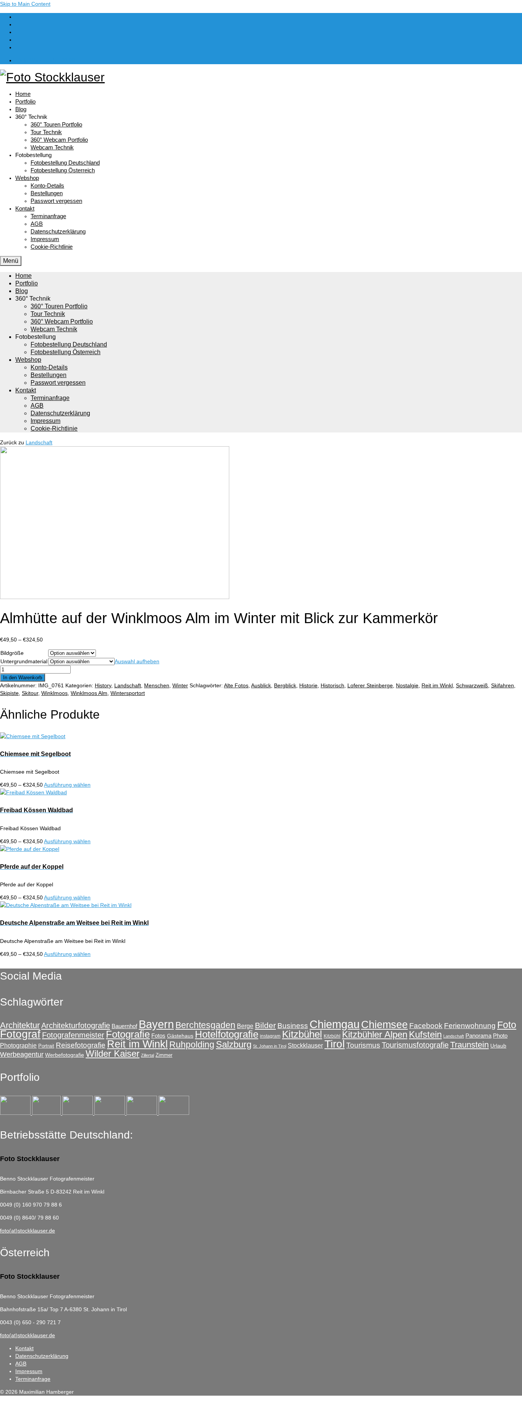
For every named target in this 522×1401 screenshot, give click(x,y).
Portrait (46, 1046)
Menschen (156, 685)
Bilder (265, 1025)
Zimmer (164, 1055)
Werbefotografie (64, 1055)
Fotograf (20, 1034)
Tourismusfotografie (415, 1045)
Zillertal (147, 1055)
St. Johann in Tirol (269, 1046)
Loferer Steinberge (370, 685)
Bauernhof (124, 1026)
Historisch (332, 685)
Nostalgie (407, 685)
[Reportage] (47, 1113)
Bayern (156, 1024)
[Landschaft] (110, 1113)
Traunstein (469, 1045)
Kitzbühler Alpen (374, 1034)
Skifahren (502, 685)
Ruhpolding (191, 1045)
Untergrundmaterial (23, 661)
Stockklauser (305, 1045)
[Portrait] (78, 1113)
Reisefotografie (80, 1045)
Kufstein (425, 1034)
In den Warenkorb (22, 677)
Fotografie (128, 1034)
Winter (180, 685)
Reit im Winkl (437, 685)
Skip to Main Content (25, 4)
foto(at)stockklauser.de (27, 1231)
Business (292, 1026)
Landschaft (39, 442)
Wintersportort (127, 693)
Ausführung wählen (67, 785)
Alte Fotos (236, 685)
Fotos (158, 1035)
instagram (270, 1036)
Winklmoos (54, 693)
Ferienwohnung (470, 1026)
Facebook (426, 1026)
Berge (245, 1025)
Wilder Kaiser (112, 1053)
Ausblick (261, 685)
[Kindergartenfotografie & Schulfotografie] (142, 1113)
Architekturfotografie (75, 1025)
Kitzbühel (302, 1034)
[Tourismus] (16, 1113)
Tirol (334, 1044)
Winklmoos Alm (89, 693)
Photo (500, 1035)
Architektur (20, 1025)
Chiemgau (335, 1024)
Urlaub (498, 1046)
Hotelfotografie (226, 1034)
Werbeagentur (22, 1054)
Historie (308, 685)
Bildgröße (12, 653)
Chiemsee (384, 1024)
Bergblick (285, 685)
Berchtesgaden (205, 1025)
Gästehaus (180, 1036)
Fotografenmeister (73, 1034)
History (103, 685)
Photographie (18, 1045)
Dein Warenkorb (46, 60)
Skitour (30, 693)
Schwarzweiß (472, 685)
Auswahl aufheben (137, 661)
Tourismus (363, 1045)
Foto (506, 1024)
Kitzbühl (332, 1036)
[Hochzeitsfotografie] (174, 1113)
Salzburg (233, 1044)
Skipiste (9, 693)
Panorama (478, 1035)
